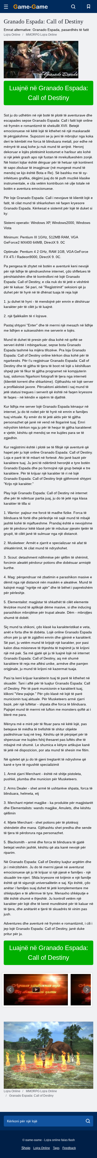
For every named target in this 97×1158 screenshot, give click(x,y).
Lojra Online (41, 1148)
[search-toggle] (73, 6)
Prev (10, 990)
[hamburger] (6, 6)
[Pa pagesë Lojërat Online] (30, 6)
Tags (56, 1148)
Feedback (69, 1148)
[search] (88, 1121)
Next (87, 990)
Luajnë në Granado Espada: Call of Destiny (48, 92)
